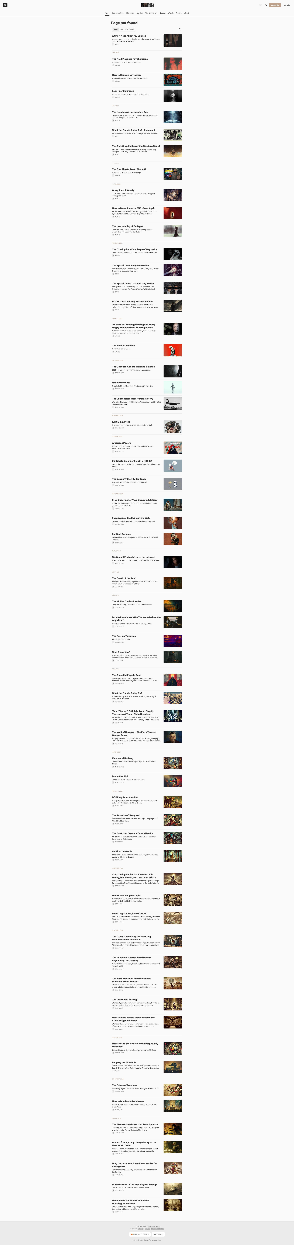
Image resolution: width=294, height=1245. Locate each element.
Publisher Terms (154, 1226)
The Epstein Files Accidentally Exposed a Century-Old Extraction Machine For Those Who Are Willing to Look (133, 288)
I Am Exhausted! (121, 422)
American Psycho (121, 443)
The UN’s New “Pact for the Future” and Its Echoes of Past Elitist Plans (134, 1105)
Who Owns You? (121, 652)
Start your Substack (141, 1234)
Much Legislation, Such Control (129, 913)
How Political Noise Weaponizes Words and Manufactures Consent (135, 538)
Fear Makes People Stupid (126, 895)
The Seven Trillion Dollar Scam (129, 479)
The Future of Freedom (124, 1085)
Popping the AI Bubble (124, 1062)
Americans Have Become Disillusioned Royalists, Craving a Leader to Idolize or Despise (135, 855)
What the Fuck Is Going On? (127, 693)
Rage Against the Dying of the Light (131, 518)
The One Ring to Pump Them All (129, 169)
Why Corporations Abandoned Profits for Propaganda (134, 1165)
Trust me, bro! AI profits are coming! (126, 172)
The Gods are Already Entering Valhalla (133, 366)
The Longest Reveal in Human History (132, 398)
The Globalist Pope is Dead (126, 675)
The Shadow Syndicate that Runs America (135, 1124)
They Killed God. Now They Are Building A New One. (133, 386)
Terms (147, 1229)
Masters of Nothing (122, 758)
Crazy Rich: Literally (123, 190)
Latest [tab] (115, 29)
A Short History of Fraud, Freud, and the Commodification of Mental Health (136, 965)
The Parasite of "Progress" (126, 815)
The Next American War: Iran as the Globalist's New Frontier (131, 980)
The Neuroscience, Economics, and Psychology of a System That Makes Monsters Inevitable (135, 269)
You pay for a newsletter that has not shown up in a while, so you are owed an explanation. (136, 40)
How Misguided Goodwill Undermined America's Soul (133, 521)
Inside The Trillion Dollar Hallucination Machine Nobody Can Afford (136, 465)
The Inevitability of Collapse (127, 226)
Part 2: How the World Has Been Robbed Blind (130, 1187)
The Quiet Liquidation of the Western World (136, 146)
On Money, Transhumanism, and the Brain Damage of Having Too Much (133, 194)
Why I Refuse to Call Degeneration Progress (129, 482)
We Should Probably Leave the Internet (133, 557)
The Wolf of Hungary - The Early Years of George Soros (134, 734)
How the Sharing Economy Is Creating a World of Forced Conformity (134, 1170)
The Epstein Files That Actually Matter (133, 283)
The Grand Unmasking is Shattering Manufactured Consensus (131, 938)
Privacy (141, 1229)
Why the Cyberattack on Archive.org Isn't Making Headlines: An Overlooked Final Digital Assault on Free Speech (136, 1004)
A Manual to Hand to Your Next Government (129, 78)
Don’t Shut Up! (120, 776)
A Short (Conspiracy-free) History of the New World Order (134, 1144)
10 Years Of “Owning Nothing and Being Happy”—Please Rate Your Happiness (133, 326)
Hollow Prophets (121, 382)
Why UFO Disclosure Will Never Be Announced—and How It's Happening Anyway (136, 403)
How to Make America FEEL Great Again (133, 208)
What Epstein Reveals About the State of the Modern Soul (134, 252)
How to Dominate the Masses (128, 1101)
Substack (135, 1240)
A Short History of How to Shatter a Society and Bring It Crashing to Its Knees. (134, 697)
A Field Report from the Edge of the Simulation (130, 94)
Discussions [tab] (129, 29)
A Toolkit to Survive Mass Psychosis (126, 62)
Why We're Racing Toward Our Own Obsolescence (132, 604)
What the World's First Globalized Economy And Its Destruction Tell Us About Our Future (132, 230)
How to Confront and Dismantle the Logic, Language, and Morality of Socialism (135, 819)
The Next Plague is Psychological (130, 59)
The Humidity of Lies (123, 345)
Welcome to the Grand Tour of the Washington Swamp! (130, 1202)
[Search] (260, 5)
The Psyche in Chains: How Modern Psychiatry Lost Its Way (131, 959)
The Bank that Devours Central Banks (132, 833)
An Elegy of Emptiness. (121, 639)
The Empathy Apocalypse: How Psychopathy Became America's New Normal (133, 447)
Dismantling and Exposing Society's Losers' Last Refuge (134, 1050)
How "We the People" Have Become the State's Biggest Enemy (133, 1019)
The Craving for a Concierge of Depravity (134, 249)
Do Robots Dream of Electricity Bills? (132, 461)
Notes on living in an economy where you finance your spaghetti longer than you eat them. (133, 332)
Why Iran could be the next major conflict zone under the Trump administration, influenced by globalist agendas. (134, 986)
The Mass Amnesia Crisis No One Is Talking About (131, 623)
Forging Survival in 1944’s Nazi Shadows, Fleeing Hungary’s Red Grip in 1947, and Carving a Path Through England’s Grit (136, 739)
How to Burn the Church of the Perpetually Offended (135, 1045)
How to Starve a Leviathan (126, 75)
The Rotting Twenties (124, 636)
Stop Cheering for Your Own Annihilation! (134, 500)
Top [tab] (121, 29)
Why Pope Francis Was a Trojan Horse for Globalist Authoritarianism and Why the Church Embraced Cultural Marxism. (134, 679)
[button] (107, 13)
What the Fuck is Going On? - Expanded (133, 130)
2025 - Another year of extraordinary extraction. (131, 370)
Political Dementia (122, 851)
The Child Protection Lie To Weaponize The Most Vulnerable (135, 560)
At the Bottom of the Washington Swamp (134, 1184)
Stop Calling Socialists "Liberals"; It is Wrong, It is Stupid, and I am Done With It (134, 876)
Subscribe (275, 5)
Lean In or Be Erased (123, 91)
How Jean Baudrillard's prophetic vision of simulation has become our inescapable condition (134, 582)
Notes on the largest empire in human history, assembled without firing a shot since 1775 (134, 116)
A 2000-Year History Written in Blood (132, 301)
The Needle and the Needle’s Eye (130, 112)
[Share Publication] (265, 5)
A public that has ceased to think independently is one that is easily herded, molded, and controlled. (136, 900)
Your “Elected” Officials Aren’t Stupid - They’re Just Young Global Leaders (133, 713)
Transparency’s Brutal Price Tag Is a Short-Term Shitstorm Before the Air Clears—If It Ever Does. (134, 801)
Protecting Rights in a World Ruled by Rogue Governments (135, 1088)
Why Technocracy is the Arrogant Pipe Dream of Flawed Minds (134, 762)
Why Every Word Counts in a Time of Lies (128, 779)
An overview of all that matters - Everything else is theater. (135, 133)
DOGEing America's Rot (125, 797)
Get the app (158, 1234)
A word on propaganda (121, 349)
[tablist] (123, 29)
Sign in (287, 5)
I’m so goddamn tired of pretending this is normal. (132, 425)
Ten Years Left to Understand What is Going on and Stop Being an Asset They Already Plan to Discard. (134, 150)
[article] (147, 42)
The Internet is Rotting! (125, 999)
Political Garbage (121, 534)
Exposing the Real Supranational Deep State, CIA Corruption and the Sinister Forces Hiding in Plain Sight (135, 1128)
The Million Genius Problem (127, 601)
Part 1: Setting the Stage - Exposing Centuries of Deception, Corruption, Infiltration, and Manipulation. (135, 1208)
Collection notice (157, 1229)
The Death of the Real (124, 578)
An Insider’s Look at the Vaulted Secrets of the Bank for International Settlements (134, 837)
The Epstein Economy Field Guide (130, 265)
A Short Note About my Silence (129, 36)
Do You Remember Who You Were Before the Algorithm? (136, 619)
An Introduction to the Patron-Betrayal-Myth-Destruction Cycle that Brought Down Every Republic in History (134, 212)
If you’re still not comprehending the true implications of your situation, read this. (134, 504)
